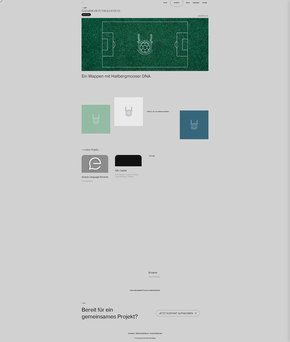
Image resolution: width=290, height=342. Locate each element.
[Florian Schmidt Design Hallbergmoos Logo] (85, 2)
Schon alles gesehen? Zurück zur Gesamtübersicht (145, 290)
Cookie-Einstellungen (155, 333)
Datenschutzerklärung (142, 333)
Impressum (131, 333)
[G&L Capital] (128, 220)
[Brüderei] (161, 220)
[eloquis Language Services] (95, 220)
